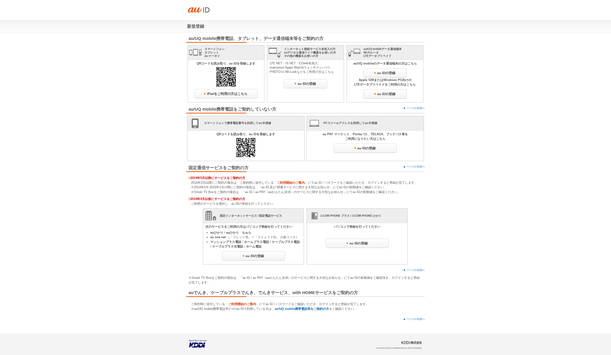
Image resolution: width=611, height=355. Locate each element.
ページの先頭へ (415, 108)
